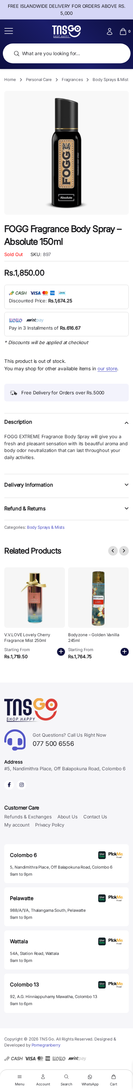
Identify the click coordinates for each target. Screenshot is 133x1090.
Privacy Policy (49, 825)
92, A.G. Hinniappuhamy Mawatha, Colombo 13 (53, 996)
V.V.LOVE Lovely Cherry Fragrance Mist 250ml (27, 637)
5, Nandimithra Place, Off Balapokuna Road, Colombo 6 (61, 867)
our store (107, 368)
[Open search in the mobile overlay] (67, 54)
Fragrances (72, 79)
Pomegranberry (46, 1045)
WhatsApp (90, 1084)
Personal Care (39, 79)
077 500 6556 (69, 739)
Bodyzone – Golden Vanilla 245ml (94, 637)
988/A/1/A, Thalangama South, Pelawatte (48, 910)
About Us (67, 816)
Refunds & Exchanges (27, 816)
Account (43, 1084)
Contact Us (95, 816)
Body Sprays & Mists (111, 79)
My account (16, 825)
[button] (66, 426)
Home (10, 79)
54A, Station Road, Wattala (34, 953)
